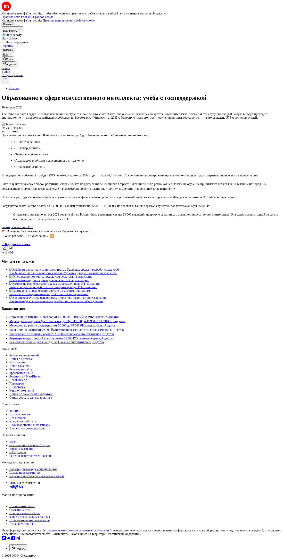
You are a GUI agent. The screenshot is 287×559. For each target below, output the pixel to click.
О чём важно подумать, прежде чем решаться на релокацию (49, 280)
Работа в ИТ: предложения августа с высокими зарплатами (48, 294)
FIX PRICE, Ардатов (111, 321)
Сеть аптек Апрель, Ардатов (94, 338)
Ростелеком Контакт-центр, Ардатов (89, 334)
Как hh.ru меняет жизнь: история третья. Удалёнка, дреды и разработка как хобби (63, 273)
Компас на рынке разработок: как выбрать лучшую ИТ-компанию (53, 287)
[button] (6, 68)
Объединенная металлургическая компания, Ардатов (88, 329)
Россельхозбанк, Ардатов (99, 325)
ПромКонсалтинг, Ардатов (101, 316)
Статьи (14, 88)
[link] (8, 59)
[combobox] (18, 547)
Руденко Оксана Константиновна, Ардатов (75, 342)
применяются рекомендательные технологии (79, 530)
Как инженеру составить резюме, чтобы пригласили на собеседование (56, 301)
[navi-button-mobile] (5, 80)
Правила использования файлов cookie (68, 20)
